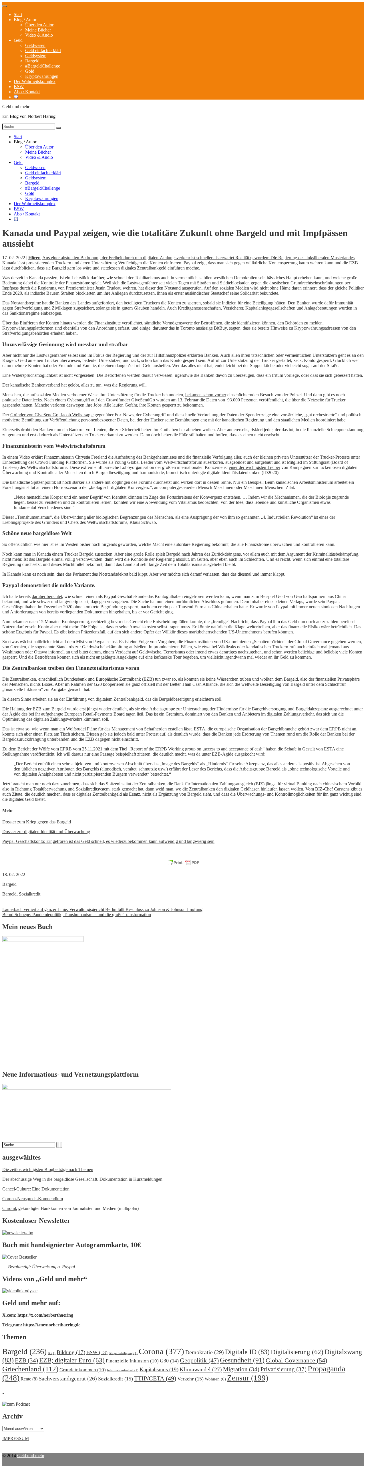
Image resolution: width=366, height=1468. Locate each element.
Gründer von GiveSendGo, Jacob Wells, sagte (52, 414)
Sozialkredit (29, 894)
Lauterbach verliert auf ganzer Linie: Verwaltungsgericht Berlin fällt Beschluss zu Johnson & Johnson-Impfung (102, 909)
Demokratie (204, 1352)
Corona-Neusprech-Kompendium (32, 1198)
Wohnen (215, 1378)
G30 (169, 1361)
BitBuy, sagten (227, 328)
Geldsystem (35, 55)
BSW (19, 86)
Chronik (9, 1208)
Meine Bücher (38, 29)
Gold (29, 71)
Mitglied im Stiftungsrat (308, 462)
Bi (51, 1353)
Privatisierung (283, 1369)
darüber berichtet (47, 596)
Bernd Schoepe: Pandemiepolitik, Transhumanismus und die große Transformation (76, 914)
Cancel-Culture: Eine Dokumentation (35, 1188)
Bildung (71, 1352)
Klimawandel (201, 1369)
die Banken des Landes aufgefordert (81, 302)
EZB (26, 1360)
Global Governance (296, 1360)
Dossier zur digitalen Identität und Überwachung (46, 831)
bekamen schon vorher (205, 394)
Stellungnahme (15, 754)
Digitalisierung (297, 1352)
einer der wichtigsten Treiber (254, 467)
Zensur (247, 1378)
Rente (29, 1378)
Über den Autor (39, 24)
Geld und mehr (30, 1455)
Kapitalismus (159, 1369)
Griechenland (30, 1369)
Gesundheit (242, 1360)
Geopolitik (199, 1360)
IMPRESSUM (15, 1438)
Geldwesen (35, 45)
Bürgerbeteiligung (123, 1353)
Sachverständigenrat (68, 1378)
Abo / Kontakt (27, 91)
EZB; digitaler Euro (72, 1360)
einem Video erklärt (25, 457)
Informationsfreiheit (122, 1370)
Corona (161, 1351)
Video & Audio (39, 35)
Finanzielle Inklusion (132, 1361)
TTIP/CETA (155, 1378)
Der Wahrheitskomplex (34, 81)
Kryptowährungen (41, 76)
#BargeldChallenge (42, 66)
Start (18, 14)
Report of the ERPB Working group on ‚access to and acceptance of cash (196, 748)
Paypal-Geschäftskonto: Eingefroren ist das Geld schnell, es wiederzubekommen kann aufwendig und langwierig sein (108, 841)
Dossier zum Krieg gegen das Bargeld (36, 821)
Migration (241, 1369)
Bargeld (32, 60)
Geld (18, 40)
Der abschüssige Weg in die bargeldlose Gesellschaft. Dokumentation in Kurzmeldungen (82, 1179)
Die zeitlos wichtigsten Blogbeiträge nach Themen (47, 1169)
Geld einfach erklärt (43, 50)
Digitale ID (247, 1352)
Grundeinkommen (82, 1369)
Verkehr (190, 1379)
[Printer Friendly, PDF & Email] (183, 862)
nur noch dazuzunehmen (57, 783)
